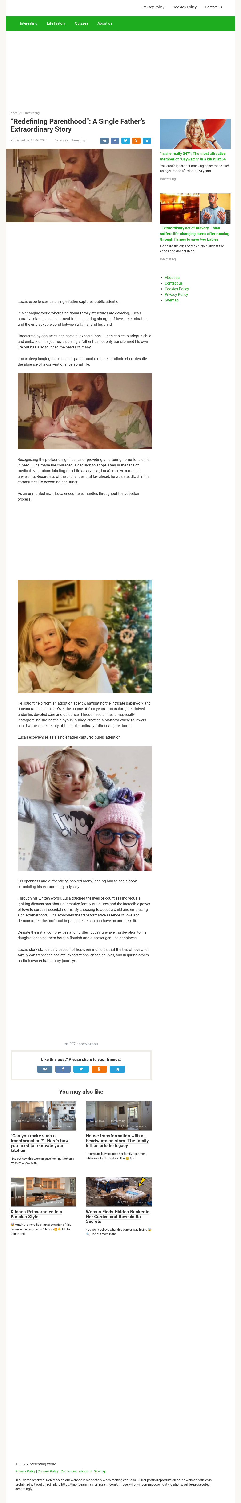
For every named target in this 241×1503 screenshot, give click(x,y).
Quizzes (81, 23)
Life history (56, 23)
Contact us (213, 7)
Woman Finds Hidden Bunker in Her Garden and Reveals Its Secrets (117, 1216)
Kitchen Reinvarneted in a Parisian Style (36, 1214)
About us (104, 23)
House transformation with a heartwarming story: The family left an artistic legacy (117, 1140)
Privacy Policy (153, 7)
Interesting (28, 23)
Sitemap (172, 300)
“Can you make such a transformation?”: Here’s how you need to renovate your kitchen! (40, 1143)
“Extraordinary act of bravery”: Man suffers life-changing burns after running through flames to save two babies (194, 234)
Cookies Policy (185, 7)
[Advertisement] (121, 64)
